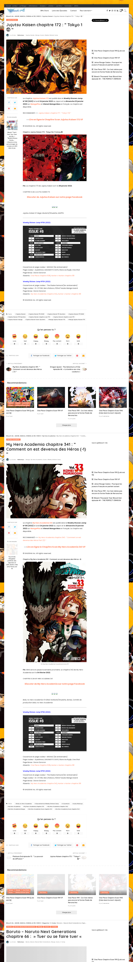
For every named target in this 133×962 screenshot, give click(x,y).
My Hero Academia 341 (42, 523)
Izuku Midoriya (78, 803)
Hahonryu (20, 35)
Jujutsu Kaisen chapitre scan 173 (64, 317)
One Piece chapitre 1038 (40, 275)
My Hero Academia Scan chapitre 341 (40, 809)
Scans (42, 35)
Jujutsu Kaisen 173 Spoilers (17, 317)
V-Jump (54, 926)
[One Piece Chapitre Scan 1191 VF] (51, 397)
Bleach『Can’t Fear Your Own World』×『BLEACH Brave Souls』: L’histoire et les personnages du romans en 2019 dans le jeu (12, 140)
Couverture (65, 803)
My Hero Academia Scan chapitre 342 (68, 809)
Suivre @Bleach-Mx (100, 443)
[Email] (14, 108)
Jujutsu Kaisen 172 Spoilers (56, 314)
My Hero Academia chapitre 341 (34, 806)
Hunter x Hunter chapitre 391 (62, 275)
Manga (37, 35)
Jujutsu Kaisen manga (15, 319)
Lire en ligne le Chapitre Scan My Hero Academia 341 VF (56, 546)
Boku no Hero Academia (24, 803)
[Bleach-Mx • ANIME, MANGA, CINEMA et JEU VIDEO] (15, 10)
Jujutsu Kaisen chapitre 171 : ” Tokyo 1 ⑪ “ (54, 113)
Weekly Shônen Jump (51, 35)
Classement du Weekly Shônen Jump (47, 803)
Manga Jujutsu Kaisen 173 (77, 319)
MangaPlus (35, 104)
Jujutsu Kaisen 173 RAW (76, 314)
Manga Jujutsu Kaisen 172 (57, 319)
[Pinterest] (8, 108)
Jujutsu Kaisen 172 (41, 98)
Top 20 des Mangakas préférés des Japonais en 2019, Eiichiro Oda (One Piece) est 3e (12, 562)
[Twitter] (14, 102)
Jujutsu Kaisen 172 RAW (36, 314)
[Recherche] (125, 10)
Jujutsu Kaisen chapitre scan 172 (40, 317)
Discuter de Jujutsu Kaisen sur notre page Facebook (54, 197)
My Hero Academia (13, 439)
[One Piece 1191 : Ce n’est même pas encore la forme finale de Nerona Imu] (82, 397)
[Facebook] (8, 102)
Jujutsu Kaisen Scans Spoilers (35, 319)
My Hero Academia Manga (17, 809)
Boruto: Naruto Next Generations (25, 926)
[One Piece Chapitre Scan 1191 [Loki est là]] (20, 397)
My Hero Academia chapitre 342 (44, 294)
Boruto (9, 926)
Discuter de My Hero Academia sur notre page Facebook (55, 683)
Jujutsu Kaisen (12, 20)
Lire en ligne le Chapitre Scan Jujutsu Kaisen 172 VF (56, 119)
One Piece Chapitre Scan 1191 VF (107, 58)
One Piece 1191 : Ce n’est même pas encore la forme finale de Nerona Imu (80, 413)
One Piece (26, 403)
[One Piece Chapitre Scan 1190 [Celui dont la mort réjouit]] (113, 397)
